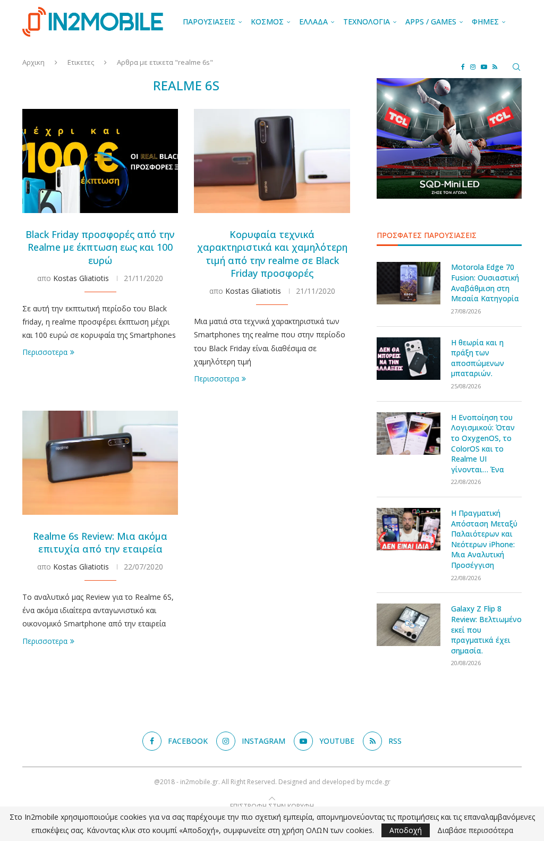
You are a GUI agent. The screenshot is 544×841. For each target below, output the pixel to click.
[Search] (516, 67)
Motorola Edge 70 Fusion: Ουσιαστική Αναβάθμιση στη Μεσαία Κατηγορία (485, 282)
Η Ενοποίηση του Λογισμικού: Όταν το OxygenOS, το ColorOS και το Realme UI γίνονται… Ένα (483, 443)
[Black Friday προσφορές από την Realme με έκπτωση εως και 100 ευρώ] (100, 161)
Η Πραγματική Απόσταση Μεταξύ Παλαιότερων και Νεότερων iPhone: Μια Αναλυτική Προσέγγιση (484, 539)
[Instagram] (472, 67)
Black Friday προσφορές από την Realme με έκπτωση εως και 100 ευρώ (100, 247)
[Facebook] (463, 67)
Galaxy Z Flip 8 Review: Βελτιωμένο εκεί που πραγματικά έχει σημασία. (486, 629)
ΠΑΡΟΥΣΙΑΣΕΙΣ (209, 21)
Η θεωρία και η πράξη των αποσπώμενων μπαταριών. (477, 358)
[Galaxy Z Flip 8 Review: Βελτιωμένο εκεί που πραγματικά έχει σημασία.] (408, 625)
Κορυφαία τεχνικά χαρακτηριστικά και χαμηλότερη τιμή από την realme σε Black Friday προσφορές (272, 253)
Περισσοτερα (44, 352)
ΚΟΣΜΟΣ (267, 21)
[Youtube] (484, 67)
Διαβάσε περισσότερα (475, 830)
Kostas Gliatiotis (81, 278)
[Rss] (494, 67)
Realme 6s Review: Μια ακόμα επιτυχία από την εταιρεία (100, 542)
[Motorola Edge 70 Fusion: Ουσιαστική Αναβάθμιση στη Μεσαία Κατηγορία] (408, 283)
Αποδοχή (405, 830)
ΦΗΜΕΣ (485, 21)
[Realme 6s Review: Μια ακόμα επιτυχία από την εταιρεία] (100, 463)
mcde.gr (378, 781)
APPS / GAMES (430, 21)
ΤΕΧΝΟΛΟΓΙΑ (366, 21)
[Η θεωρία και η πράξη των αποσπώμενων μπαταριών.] (408, 358)
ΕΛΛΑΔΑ (313, 21)
